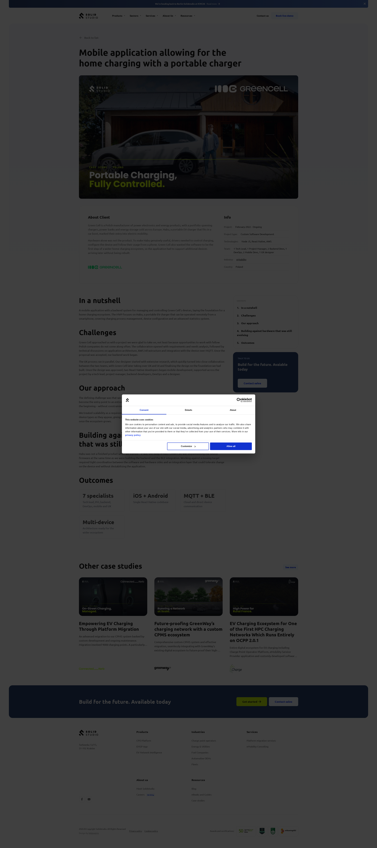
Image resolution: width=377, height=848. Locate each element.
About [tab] (233, 410)
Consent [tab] (144, 410)
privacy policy (133, 435)
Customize (186, 446)
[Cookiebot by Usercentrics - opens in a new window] (239, 400)
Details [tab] (188, 410)
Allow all (230, 446)
